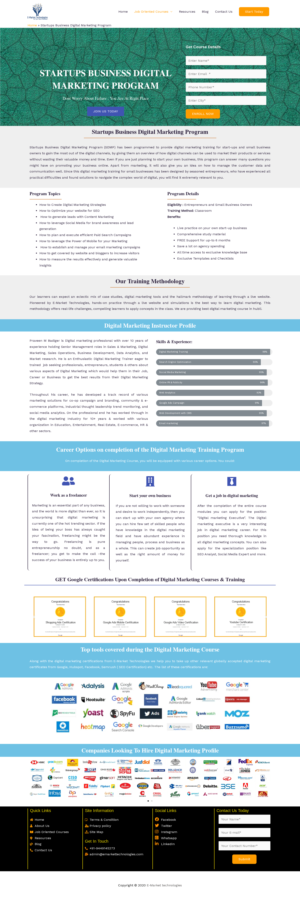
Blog (205, 11)
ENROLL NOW (203, 114)
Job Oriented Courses (151, 11)
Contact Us (223, 11)
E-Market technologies (164, 885)
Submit (244, 859)
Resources (187, 11)
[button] (105, 111)
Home (123, 11)
